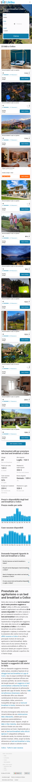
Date (4, 21)
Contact (16, 780)
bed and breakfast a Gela (20, 741)
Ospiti (5, 28)
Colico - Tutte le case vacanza (12, 748)
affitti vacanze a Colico (9, 636)
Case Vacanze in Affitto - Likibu (8, 2)
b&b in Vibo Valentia (8, 724)
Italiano (18, 773)
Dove (4, 15)
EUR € (26, 773)
